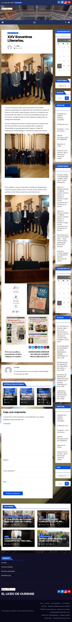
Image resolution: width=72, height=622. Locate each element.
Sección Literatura (13, 32)
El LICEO (47, 603)
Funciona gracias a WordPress (9, 610)
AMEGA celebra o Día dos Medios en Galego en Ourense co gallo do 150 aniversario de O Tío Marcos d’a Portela (62, 198)
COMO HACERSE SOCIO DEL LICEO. (60, 612)
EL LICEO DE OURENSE (17, 594)
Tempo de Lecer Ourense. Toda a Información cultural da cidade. (62, 154)
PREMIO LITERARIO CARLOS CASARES (59, 606)
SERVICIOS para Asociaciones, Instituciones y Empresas (55, 609)
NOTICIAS (44, 606)
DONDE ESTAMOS (65, 615)
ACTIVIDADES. (66, 603)
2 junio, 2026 (45, 544)
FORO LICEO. (48, 618)
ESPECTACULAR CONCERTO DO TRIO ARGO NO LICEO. (18, 540)
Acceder (4, 562)
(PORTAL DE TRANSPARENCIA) (50, 615)
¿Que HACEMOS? (55, 603)
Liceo (40, 389)
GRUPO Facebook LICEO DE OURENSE (62, 137)
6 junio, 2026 (10, 544)
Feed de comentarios (8, 571)
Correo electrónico (9, 471)
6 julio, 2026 (10, 524)
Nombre (6, 460)
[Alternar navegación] (34, 22)
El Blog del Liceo (62, 124)
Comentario (7, 423)
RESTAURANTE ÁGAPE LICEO (61, 618)
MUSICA (41, 517)
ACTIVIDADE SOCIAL (21, 517)
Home (41, 603)
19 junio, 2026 (45, 524)
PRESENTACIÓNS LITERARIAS (9, 389)
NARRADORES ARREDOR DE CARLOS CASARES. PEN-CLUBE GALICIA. (39, 354)
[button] (65, 22)
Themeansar (30, 610)
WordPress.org (6, 575)
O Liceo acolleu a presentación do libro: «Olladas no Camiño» (13, 354)
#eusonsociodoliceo (10, 517)
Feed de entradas (7, 567)
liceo (18, 46)
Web (4, 482)
